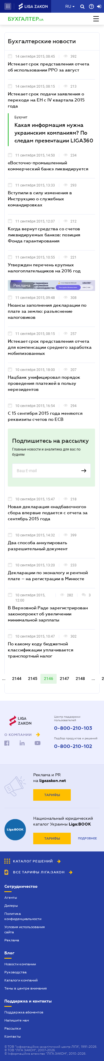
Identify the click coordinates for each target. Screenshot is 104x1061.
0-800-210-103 (73, 728)
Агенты (10, 898)
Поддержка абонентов (23, 1012)
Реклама (11, 940)
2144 (16, 678)
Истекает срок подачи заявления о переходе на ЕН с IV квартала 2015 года (46, 99)
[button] (7, 6)
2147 (64, 678)
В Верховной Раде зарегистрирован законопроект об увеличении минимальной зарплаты (48, 613)
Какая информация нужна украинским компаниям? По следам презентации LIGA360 (53, 133)
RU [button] (68, 6)
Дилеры (11, 906)
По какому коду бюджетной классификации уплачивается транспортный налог (40, 649)
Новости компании (20, 964)
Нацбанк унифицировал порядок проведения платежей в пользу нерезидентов (44, 383)
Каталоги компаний (21, 980)
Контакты (12, 1036)
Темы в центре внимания (25, 988)
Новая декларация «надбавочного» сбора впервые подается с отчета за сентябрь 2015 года (48, 512)
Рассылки (12, 1028)
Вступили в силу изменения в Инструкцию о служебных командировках (40, 198)
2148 (80, 678)
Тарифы (52, 795)
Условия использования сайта (24, 929)
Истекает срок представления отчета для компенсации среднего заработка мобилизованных (50, 347)
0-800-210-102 (73, 746)
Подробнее (87, 838)
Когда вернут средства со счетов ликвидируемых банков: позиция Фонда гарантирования (44, 234)
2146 (48, 678)
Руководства (15, 972)
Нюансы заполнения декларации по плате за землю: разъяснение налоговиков (47, 311)
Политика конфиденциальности (22, 916)
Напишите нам (16, 1020)
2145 (32, 678)
